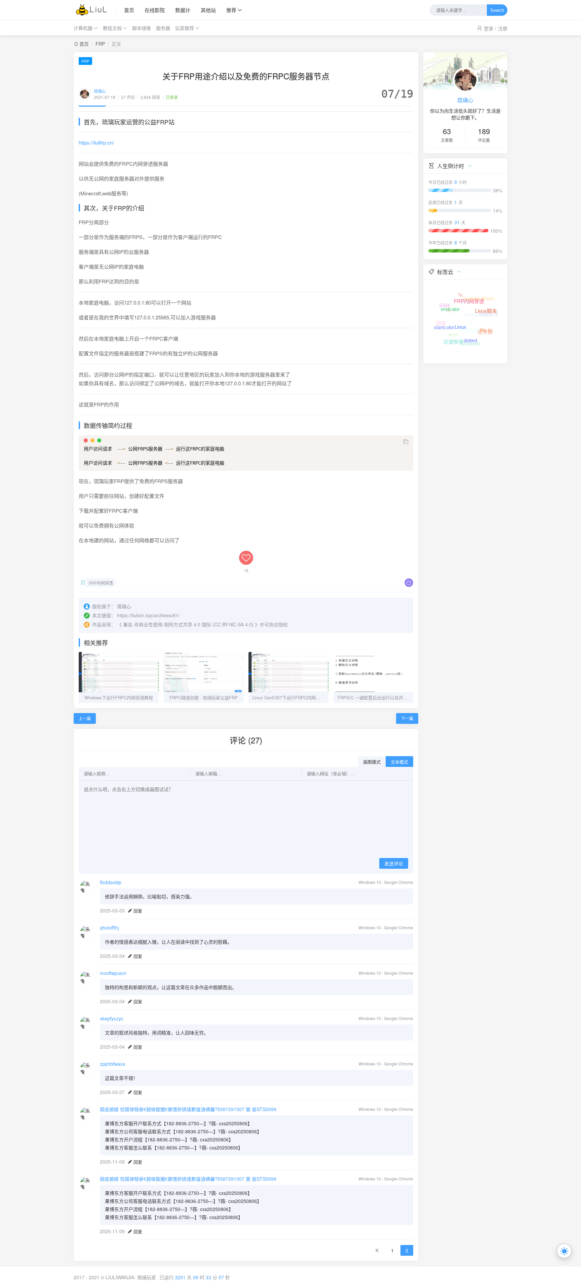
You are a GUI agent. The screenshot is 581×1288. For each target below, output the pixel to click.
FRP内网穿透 (101, 583)
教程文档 (112, 28)
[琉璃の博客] (95, 10)
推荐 (231, 9)
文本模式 (399, 762)
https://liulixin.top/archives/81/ (148, 615)
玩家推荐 (184, 28)
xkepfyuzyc (111, 1018)
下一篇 (407, 718)
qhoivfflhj (109, 927)
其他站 (208, 9)
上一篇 (85, 718)
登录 (488, 28)
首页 (129, 9)
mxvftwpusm (113, 973)
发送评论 (393, 863)
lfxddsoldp (110, 882)
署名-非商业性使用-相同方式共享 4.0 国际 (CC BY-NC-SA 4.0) (188, 624)
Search (497, 10)
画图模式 (372, 762)
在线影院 (155, 9)
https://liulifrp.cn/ (96, 142)
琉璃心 (100, 91)
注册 (502, 28)
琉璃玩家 (146, 1277)
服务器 (163, 28)
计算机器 (83, 28)
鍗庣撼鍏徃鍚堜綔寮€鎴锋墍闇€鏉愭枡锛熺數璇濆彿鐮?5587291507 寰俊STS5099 (188, 1109)
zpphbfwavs (112, 1063)
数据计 (182, 9)
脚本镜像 (141, 28)
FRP (100, 43)
